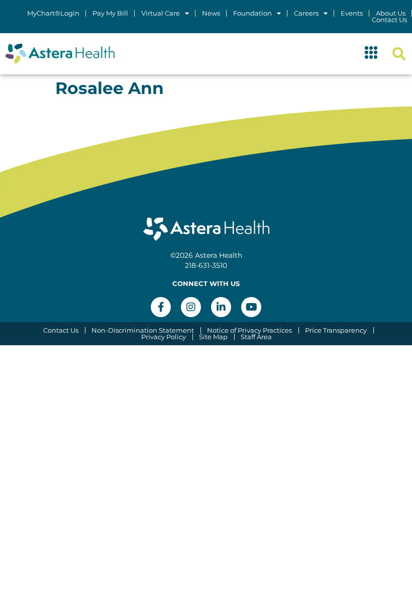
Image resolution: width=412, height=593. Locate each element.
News (211, 13)
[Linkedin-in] (221, 307)
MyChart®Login (53, 13)
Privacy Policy (163, 337)
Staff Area (256, 337)
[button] (371, 53)
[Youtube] (251, 307)
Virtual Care (160, 13)
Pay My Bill (110, 13)
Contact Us (389, 20)
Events (352, 13)
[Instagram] (191, 307)
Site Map (213, 337)
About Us (390, 13)
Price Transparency (336, 330)
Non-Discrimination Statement (142, 330)
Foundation (252, 13)
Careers (306, 13)
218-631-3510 (206, 265)
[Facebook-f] (161, 307)
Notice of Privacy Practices (249, 330)
